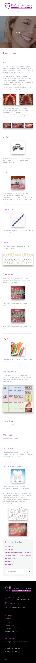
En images (8, 622)
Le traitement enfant (12, 645)
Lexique (8, 561)
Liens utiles (9, 564)
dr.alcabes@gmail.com (16, 607)
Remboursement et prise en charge (18, 555)
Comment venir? (10, 625)
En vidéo (7, 618)
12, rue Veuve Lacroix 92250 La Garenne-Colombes (19, 598)
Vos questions (10, 558)
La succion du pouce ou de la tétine (18, 552)
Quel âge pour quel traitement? (15, 642)
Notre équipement (11, 631)
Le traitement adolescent (13, 648)
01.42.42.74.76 (13, 603)
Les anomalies (10, 546)
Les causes (9, 549)
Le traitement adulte (12, 651)
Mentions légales (9, 661)
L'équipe (7, 628)
